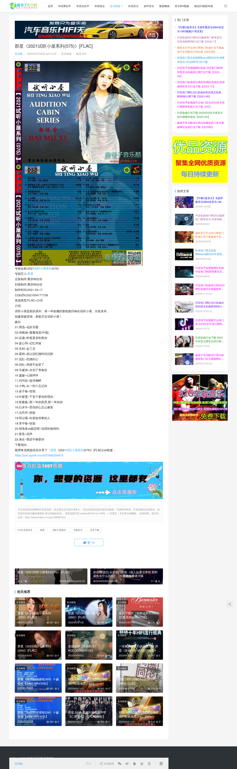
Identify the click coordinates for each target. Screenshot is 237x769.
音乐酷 (19, 53)
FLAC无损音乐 (25, 529)
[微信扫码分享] (119, 763)
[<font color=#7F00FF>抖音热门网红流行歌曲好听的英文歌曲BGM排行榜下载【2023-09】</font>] (184, 303)
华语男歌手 (64, 6)
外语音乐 (133, 6)
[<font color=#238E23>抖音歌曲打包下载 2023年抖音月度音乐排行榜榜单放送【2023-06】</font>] (184, 338)
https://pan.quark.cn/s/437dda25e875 (39, 455)
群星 (30, 273)
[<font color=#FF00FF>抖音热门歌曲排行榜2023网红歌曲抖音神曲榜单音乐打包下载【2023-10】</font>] (184, 285)
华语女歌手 (82, 6)
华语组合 (99, 6)
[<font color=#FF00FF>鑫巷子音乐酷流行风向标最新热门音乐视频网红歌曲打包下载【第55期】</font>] (184, 355)
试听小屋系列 (43, 268)
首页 (50, 6)
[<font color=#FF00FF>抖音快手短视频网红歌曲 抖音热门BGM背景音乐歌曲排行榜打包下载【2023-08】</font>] (184, 268)
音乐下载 (94, 529)
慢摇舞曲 (164, 6)
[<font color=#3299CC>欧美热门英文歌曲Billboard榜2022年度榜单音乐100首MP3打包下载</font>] (184, 250)
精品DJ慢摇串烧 (203, 6)
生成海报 (108, 763)
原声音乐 (149, 6)
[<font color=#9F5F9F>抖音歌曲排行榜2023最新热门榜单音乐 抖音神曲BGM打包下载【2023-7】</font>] (184, 216)
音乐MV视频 (182, 6)
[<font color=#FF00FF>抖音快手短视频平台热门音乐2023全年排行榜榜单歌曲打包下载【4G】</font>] (184, 320)
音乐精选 (115, 6)
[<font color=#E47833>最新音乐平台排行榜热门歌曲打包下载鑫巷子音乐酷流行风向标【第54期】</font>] (184, 233)
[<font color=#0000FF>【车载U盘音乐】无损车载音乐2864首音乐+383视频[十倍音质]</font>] (184, 198)
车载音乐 (78, 529)
